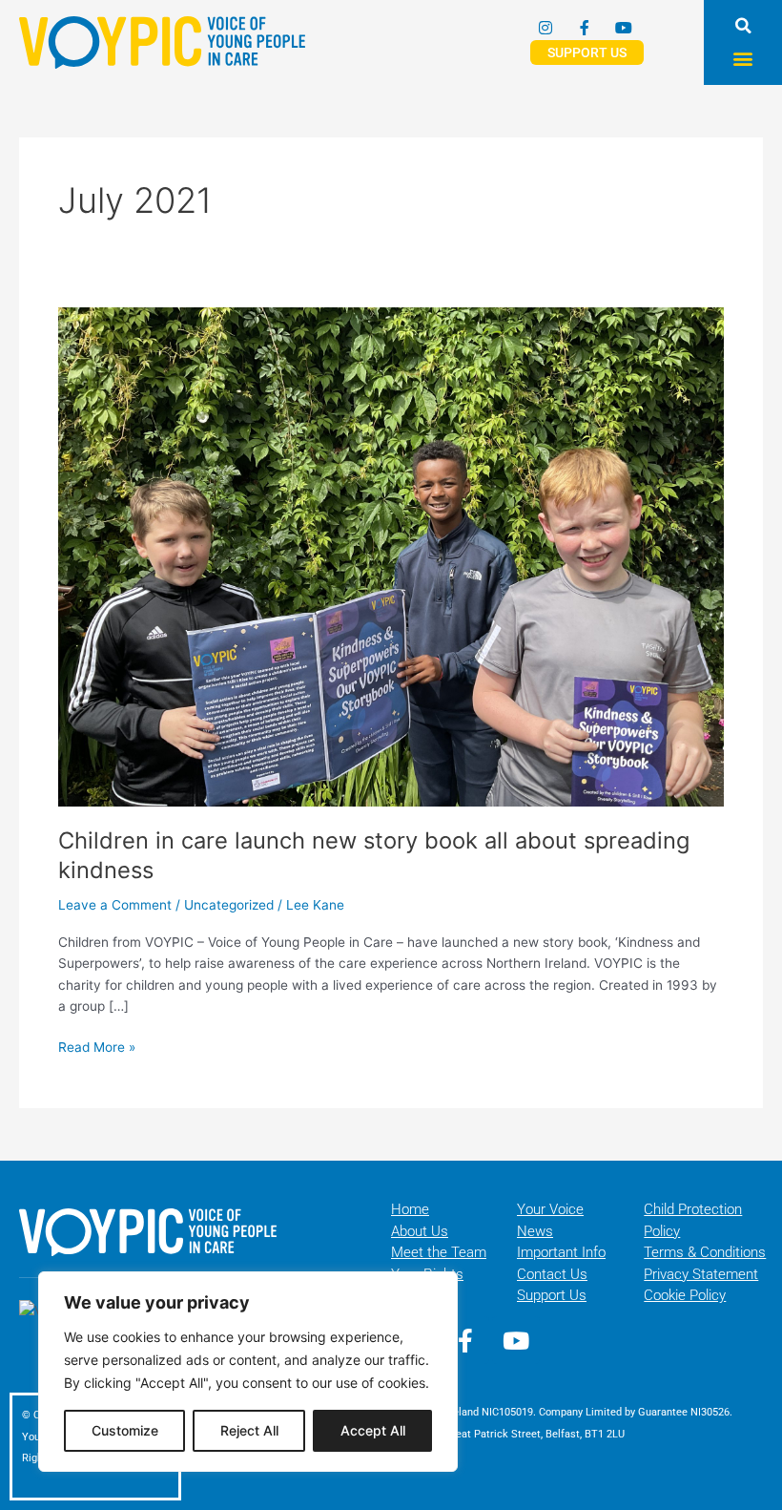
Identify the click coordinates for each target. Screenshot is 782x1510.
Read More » (96, 1046)
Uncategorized (229, 904)
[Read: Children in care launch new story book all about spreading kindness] (391, 555)
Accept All (372, 1430)
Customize (125, 1430)
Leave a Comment (115, 904)
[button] (743, 25)
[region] (248, 1371)
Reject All (249, 1430)
